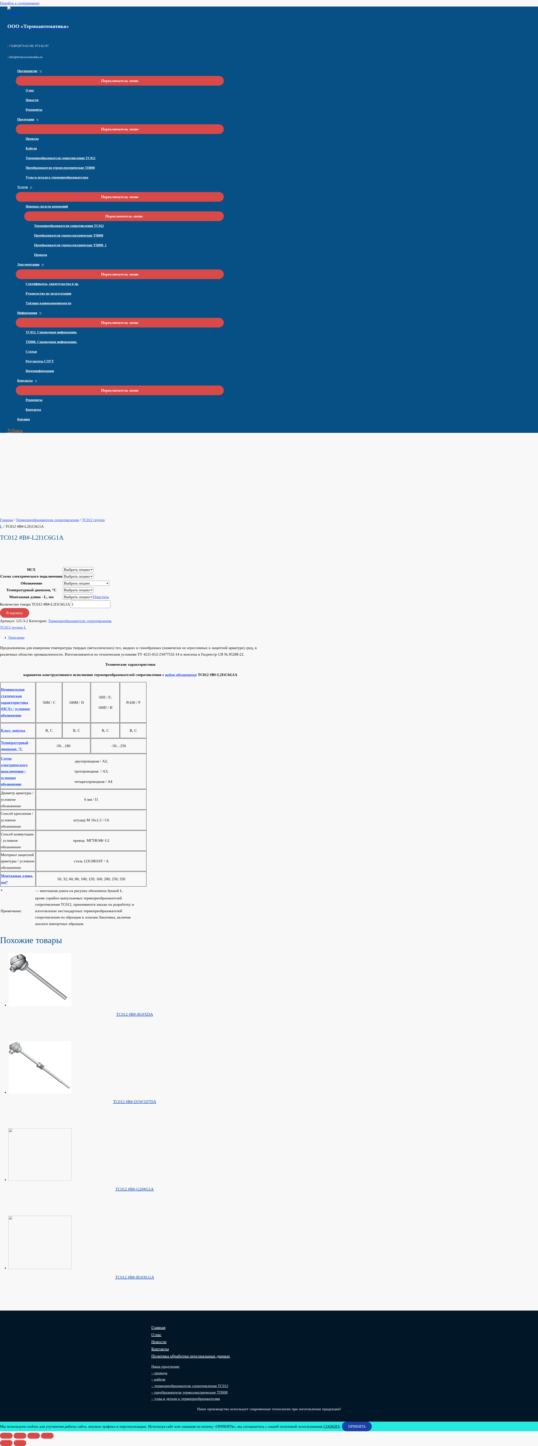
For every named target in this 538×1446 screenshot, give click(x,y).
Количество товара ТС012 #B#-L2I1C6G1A (35, 604)
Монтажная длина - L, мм (31, 597)
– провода (159, 1373)
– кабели (158, 1379)
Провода (32, 138)
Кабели (31, 148)
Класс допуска (13, 730)
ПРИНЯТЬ (356, 1426)
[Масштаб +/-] (47, 1436)
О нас (30, 90)
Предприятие (27, 71)
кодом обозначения (181, 675)
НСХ (31, 569)
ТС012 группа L (13, 627)
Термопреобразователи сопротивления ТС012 (60, 158)
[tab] (134, 637)
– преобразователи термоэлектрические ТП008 (189, 1392)
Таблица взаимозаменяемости (48, 303)
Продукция (25, 119)
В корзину (14, 613)
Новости (32, 100)
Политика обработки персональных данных (190, 1356)
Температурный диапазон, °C (31, 590)
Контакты (25, 380)
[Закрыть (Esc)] (6, 1436)
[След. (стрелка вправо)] (20, 1443)
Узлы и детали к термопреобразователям (57, 177)
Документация (28, 264)
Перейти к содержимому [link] (20, 3)
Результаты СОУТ (40, 361)
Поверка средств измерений (47, 206)
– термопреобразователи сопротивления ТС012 (189, 1386)
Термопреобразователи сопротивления (47, 520)
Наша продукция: (165, 1366)
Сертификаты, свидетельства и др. (52, 284)
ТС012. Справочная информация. (51, 332)
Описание (16, 637)
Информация (27, 313)
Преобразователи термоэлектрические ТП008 (60, 168)
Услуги (22, 187)
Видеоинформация (40, 371)
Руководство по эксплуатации (48, 293)
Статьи (31, 351)
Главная (6, 520)
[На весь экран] (33, 1436)
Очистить (101, 597)
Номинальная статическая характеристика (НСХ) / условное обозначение (15, 702)
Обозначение (31, 583)
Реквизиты (34, 109)
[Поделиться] (20, 1436)
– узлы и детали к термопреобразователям (185, 1399)
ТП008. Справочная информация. (51, 342)
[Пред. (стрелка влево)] (6, 1443)
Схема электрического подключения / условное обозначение (14, 771)
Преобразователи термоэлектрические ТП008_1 (70, 245)
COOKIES (331, 1426)
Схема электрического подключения (31, 576)
